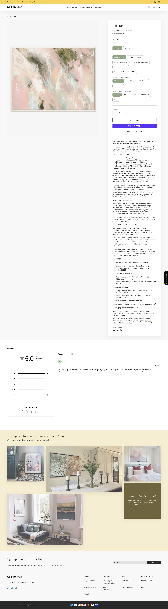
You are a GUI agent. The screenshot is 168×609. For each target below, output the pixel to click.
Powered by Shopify (27, 605)
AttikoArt (130, 30)
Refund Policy (127, 581)
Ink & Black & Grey (137, 67)
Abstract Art (72, 7)
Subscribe (154, 562)
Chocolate (145, 94)
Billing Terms (146, 581)
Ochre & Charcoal (141, 62)
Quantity (115, 109)
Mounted (128, 48)
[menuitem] (72, 7)
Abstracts (120, 160)
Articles (87, 594)
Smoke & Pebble (135, 57)
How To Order (141, 193)
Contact (97, 7)
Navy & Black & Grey (121, 62)
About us (87, 576)
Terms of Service (107, 588)
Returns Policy (126, 323)
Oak (115, 99)
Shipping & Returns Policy (109, 582)
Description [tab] (116, 136)
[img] (117, 34)
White (134, 94)
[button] (31, 373)
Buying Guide (89, 581)
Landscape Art (86, 7)
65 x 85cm (130, 81)
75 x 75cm (118, 86)
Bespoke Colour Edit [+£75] (124, 72)
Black (125, 94)
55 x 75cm (118, 81)
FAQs (124, 576)
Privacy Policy (90, 587)
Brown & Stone (119, 67)
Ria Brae (16, 16)
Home (9, 16)
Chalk (116, 94)
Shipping (115, 42)
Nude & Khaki (119, 57)
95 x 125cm (143, 81)
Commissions (127, 587)
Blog (143, 587)
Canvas (117, 48)
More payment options (135, 131)
